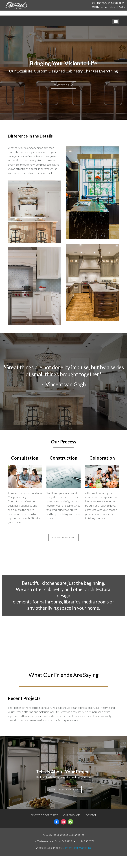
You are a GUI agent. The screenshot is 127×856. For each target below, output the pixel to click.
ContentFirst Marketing (76, 847)
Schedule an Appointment (63, 537)
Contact (91, 815)
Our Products (71, 815)
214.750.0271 (116, 2)
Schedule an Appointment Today (63, 789)
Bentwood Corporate (44, 815)
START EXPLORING (63, 85)
